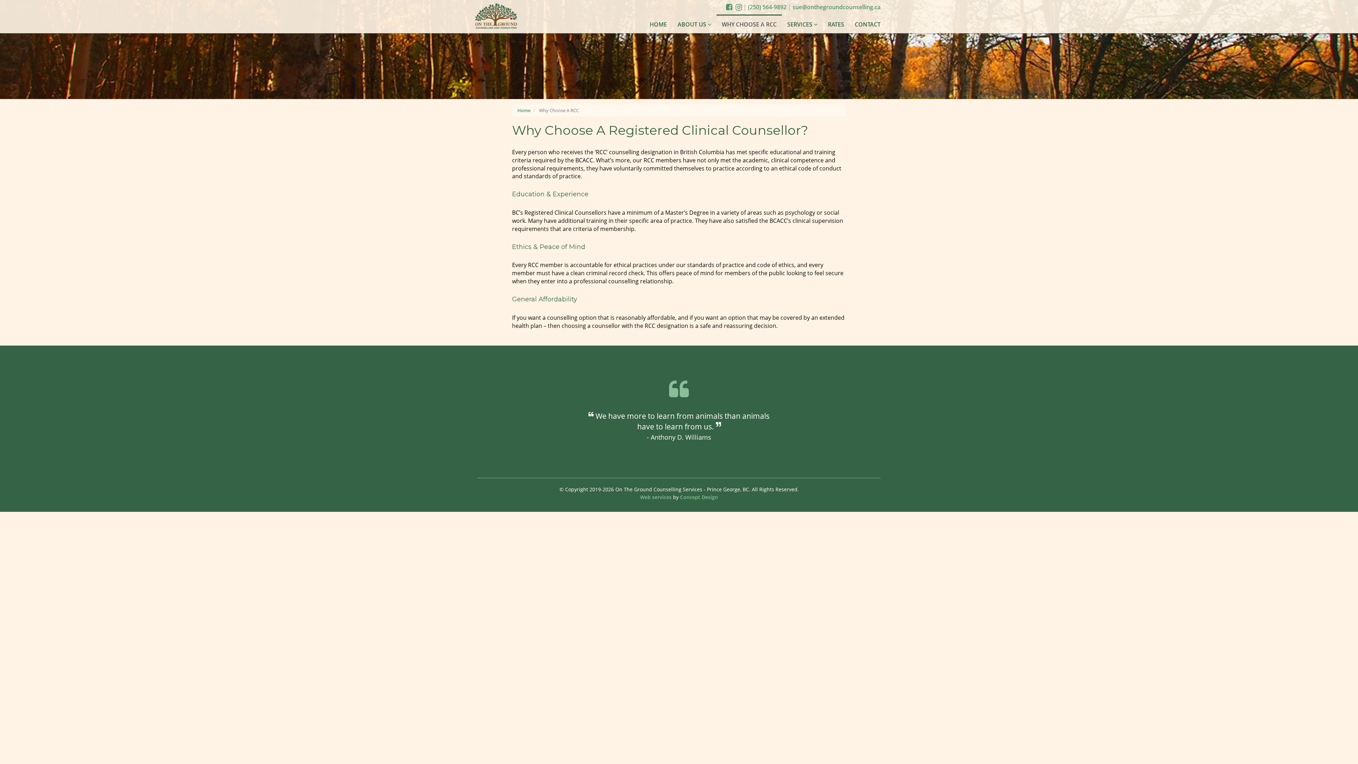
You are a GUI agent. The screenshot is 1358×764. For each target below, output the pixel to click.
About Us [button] (693, 24)
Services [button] (800, 24)
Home (658, 24)
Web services (656, 497)
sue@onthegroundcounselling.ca (837, 7)
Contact (868, 24)
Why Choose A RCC (749, 24)
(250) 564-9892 (768, 7)
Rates (836, 24)
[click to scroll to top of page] (1345, 758)
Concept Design (699, 497)
